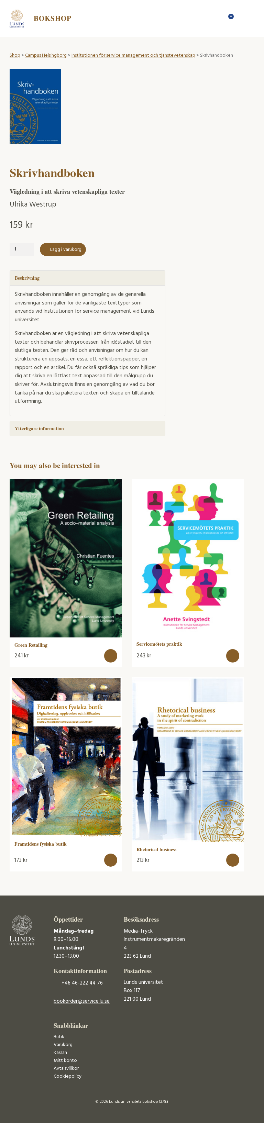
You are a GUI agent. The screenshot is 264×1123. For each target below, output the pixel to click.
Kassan (60, 1053)
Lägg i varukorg (65, 250)
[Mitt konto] (241, 18)
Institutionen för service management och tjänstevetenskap (133, 55)
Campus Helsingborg (46, 55)
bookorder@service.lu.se (82, 1001)
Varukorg (63, 1045)
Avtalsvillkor (66, 1068)
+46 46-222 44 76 (82, 983)
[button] (111, 656)
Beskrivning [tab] (27, 277)
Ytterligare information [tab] (39, 428)
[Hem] (217, 18)
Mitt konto (65, 1061)
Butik (59, 1037)
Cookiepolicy (67, 1076)
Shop (15, 55)
